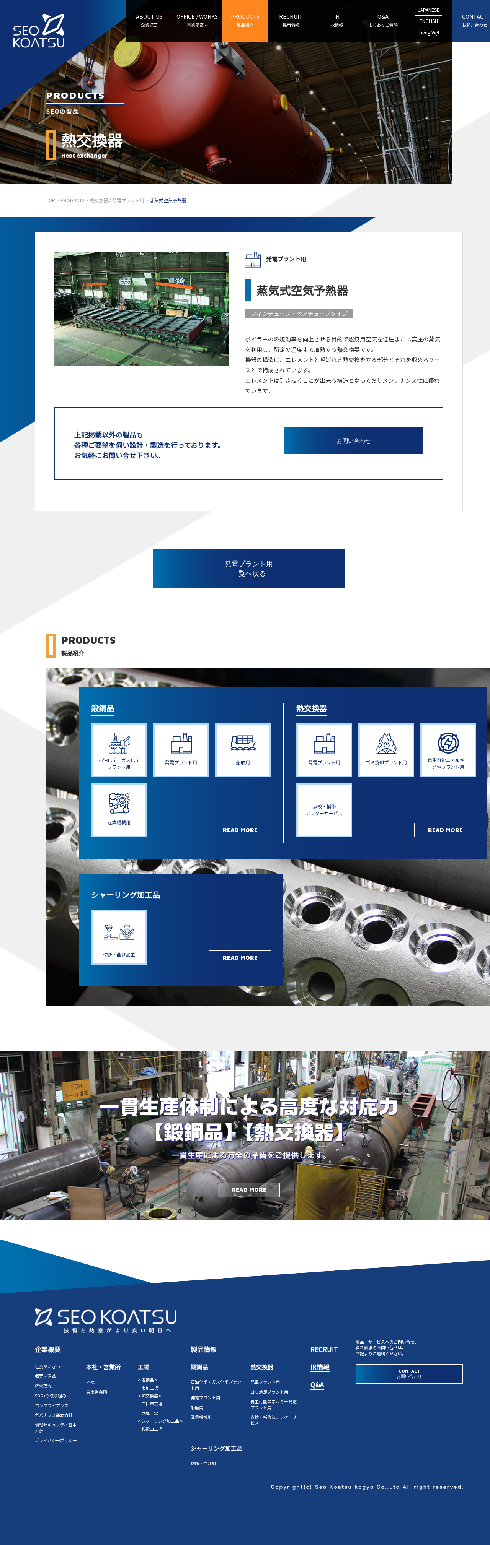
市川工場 (149, 1388)
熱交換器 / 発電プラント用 (117, 200)
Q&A (383, 20)
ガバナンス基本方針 (54, 1415)
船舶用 (197, 1407)
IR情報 (320, 1366)
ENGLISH (429, 21)
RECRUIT (291, 20)
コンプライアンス (52, 1405)
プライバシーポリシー (56, 1440)
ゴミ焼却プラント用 (269, 1392)
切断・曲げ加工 (205, 1463)
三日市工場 (151, 1403)
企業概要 (48, 1349)
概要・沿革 (45, 1376)
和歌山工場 (151, 1429)
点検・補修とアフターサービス (275, 1420)
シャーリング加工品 (125, 894)
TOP (50, 200)
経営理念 (43, 1386)
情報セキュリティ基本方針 (56, 1427)
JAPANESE (428, 9)
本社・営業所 (103, 1367)
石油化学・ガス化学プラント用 (216, 1385)
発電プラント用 (205, 1397)
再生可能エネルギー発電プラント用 (273, 1404)
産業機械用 (201, 1417)
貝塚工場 (149, 1413)
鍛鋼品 (102, 707)
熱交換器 (311, 707)
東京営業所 (96, 1392)
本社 (90, 1382)
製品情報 (204, 1349)
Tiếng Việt (428, 32)
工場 (143, 1367)
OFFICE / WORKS (197, 20)
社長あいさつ (47, 1366)
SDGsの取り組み (50, 1395)
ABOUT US (149, 20)
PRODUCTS (245, 20)
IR (337, 20)
